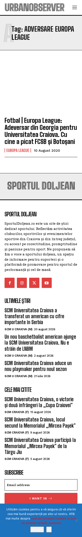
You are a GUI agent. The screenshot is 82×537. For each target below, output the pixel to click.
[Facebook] (10, 283)
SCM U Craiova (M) (19, 329)
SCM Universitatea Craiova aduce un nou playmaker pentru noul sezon (38, 366)
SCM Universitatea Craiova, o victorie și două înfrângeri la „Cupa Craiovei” (39, 402)
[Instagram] (22, 283)
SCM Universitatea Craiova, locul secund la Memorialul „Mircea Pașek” (40, 422)
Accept (37, 529)
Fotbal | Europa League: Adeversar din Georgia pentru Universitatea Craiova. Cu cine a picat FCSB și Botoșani (41, 130)
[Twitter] (34, 283)
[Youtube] (47, 283)
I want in (38, 498)
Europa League (17, 150)
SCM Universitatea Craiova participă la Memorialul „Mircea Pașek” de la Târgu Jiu (40, 446)
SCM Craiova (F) (17, 412)
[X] (76, 520)
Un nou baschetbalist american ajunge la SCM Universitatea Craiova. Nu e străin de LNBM (40, 343)
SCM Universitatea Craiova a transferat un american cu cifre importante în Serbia (34, 316)
